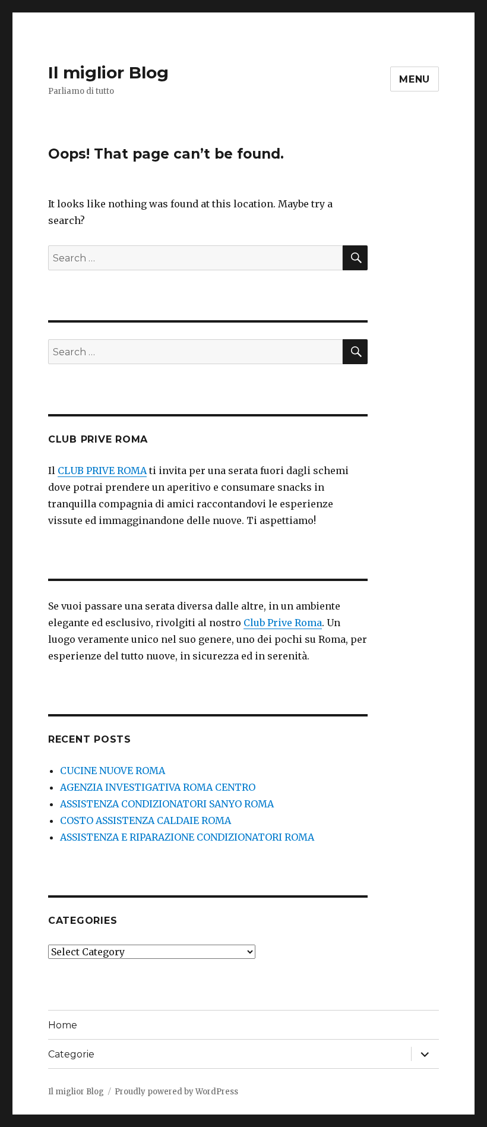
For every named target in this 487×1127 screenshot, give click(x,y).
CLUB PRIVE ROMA (102, 470)
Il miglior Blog (108, 72)
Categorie (71, 1054)
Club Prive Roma (283, 623)
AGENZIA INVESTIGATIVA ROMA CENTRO (157, 787)
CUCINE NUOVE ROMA (112, 770)
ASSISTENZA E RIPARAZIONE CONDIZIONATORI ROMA (187, 837)
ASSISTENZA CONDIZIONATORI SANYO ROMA (167, 804)
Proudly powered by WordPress (176, 1092)
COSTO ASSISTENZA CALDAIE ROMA (145, 820)
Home (62, 1025)
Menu (414, 79)
